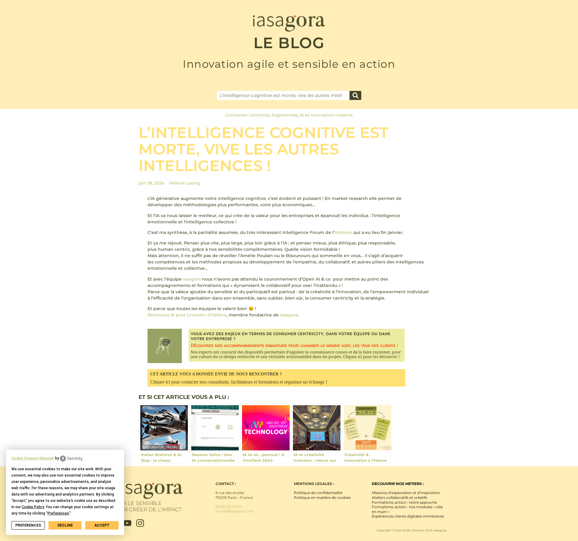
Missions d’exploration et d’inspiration (406, 492)
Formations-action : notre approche (404, 502)
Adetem (343, 232)
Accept (102, 525)
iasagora (192, 279)
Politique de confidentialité (318, 492)
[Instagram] (140, 523)
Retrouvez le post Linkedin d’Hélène (187, 315)
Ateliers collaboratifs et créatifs (399, 497)
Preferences (28, 525)
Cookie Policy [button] (33, 507)
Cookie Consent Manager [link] (32, 458)
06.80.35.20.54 (229, 506)
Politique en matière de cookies (322, 497)
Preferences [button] (58, 513)
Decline (65, 525)
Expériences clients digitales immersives (408, 516)
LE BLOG (289, 43)
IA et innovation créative (326, 115)
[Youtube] (127, 523)
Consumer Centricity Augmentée (261, 115)
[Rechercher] (355, 95)
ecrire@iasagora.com (235, 511)
